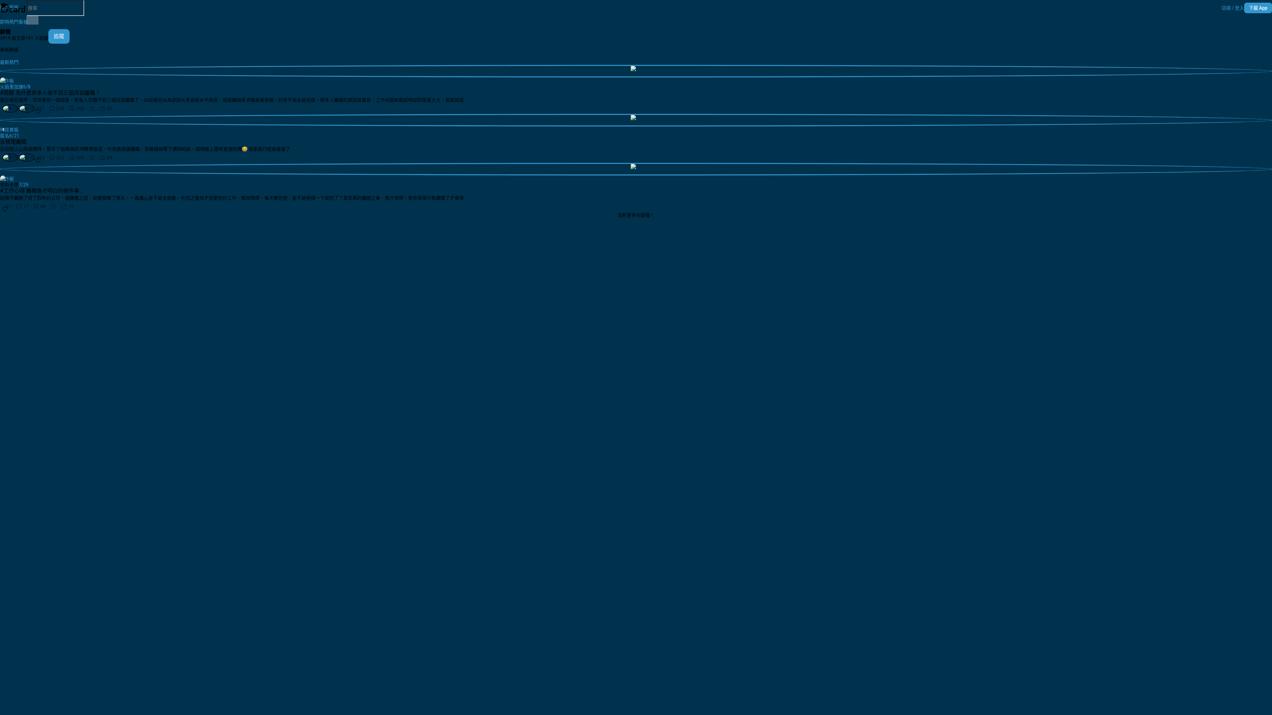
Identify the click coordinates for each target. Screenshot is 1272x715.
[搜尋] (32, 20)
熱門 (14, 62)
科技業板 (9, 129)
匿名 (4, 135)
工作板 (7, 80)
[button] (1233, 8)
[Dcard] (13, 8)
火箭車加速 (11, 86)
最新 (4, 62)
